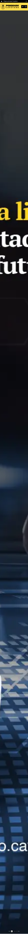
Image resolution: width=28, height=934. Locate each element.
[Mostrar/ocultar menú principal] (25, 6)
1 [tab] (11, 931)
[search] (22, 6)
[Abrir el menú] (26, 1)
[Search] (22, 6)
